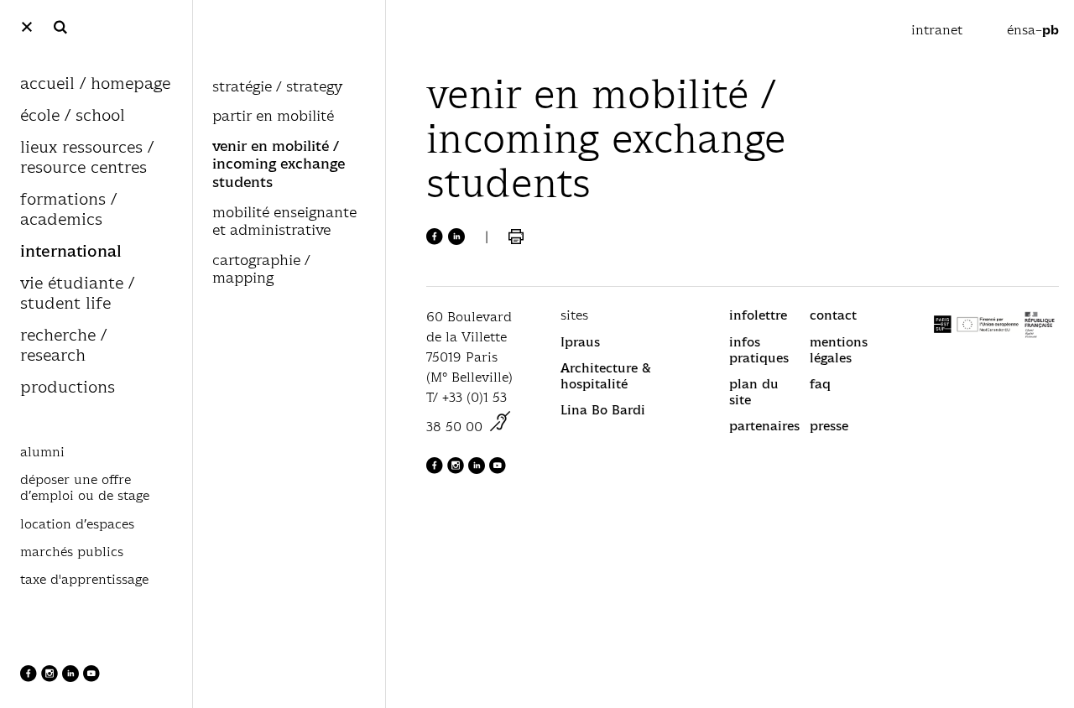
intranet (939, 30)
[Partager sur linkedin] (456, 236)
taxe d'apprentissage (84, 579)
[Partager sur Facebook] (434, 236)
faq (820, 384)
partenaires (764, 426)
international (71, 252)
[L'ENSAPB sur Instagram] (51, 677)
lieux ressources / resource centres (87, 158)
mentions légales (839, 350)
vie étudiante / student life (77, 294)
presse (829, 426)
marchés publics (71, 552)
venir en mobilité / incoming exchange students (278, 165)
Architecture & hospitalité (605, 376)
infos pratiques (759, 350)
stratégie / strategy (277, 87)
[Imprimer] (516, 236)
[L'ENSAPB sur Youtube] (91, 677)
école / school (72, 116)
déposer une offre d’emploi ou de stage (84, 487)
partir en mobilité (273, 116)
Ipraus (580, 342)
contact (833, 315)
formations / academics (68, 210)
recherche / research (63, 346)
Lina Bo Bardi (602, 410)
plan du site (754, 392)
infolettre (758, 315)
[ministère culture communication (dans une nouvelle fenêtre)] (500, 426)
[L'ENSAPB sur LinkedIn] (72, 677)
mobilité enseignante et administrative (284, 222)
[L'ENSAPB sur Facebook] (30, 677)
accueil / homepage (95, 84)
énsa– (1033, 30)
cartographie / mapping (261, 270)
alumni (42, 452)
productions (67, 387)
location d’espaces (77, 524)
